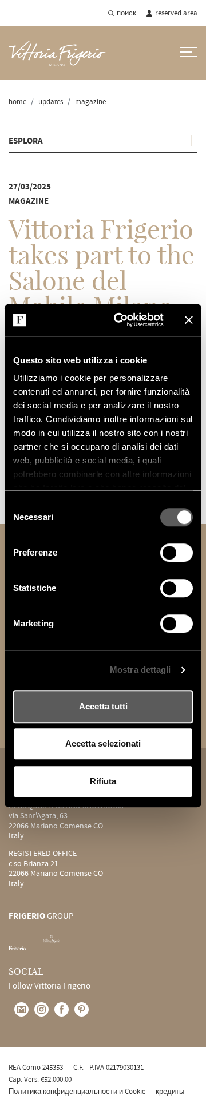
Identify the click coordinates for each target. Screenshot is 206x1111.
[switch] (176, 552)
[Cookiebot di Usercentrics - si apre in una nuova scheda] (121, 319)
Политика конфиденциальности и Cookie (77, 1091)
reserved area (176, 13)
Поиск (126, 13)
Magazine (90, 101)
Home (17, 101)
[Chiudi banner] (189, 320)
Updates (50, 101)
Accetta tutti (103, 706)
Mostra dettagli (140, 669)
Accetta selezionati (103, 743)
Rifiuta (103, 781)
